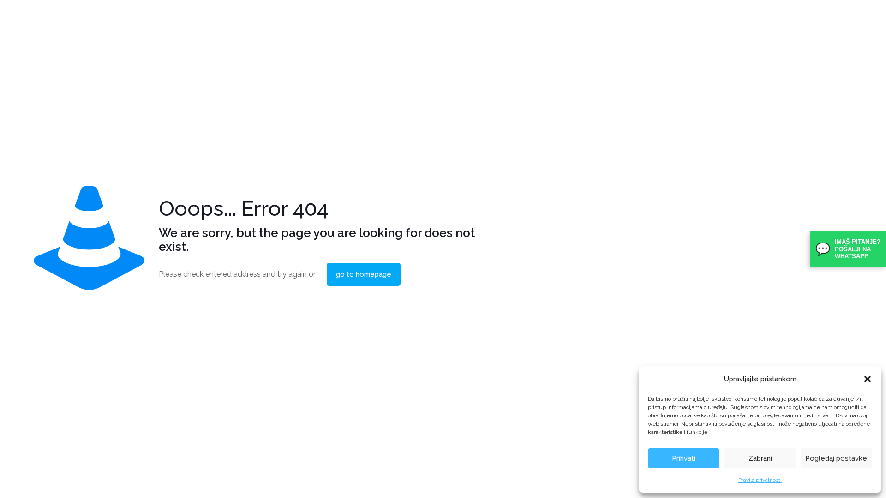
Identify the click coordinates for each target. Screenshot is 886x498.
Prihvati (683, 458)
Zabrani (760, 458)
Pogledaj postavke (836, 458)
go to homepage (363, 274)
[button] (867, 379)
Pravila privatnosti (760, 480)
